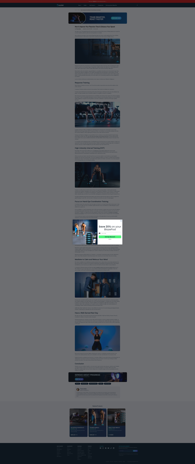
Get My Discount (110, 237)
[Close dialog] (121, 221)
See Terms (110, 239)
